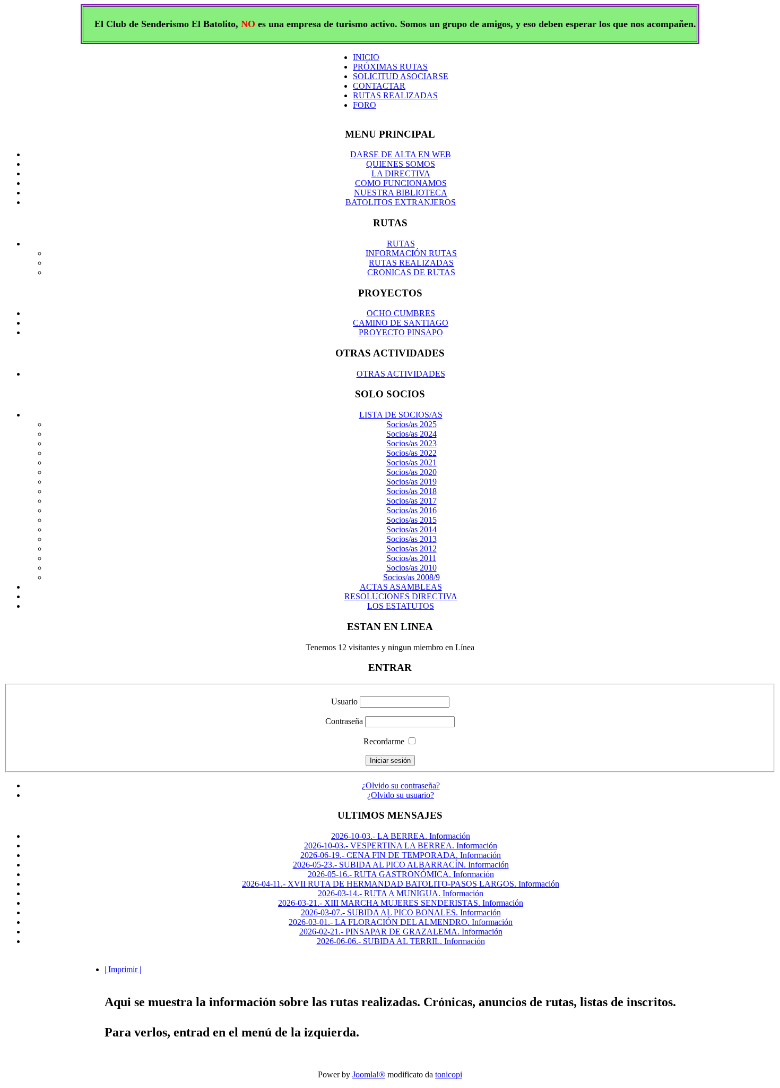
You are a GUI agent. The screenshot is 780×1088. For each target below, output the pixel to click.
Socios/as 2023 (411, 443)
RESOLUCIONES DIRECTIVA (400, 596)
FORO (364, 104)
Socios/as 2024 (411, 433)
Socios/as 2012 (411, 548)
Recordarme (383, 741)
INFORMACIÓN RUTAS (411, 253)
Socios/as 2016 (411, 510)
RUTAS (401, 243)
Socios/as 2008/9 (411, 577)
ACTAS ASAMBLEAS (401, 586)
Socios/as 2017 (411, 500)
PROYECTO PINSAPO (401, 332)
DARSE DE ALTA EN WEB (400, 154)
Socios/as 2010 (411, 567)
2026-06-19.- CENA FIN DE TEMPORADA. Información (400, 855)
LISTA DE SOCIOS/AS (401, 414)
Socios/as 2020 (411, 472)
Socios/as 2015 (411, 519)
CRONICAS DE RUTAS (411, 272)
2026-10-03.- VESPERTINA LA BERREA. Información (400, 845)
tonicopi (448, 1074)
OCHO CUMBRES (401, 313)
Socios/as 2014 (411, 529)
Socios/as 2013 (411, 538)
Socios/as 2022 (411, 452)
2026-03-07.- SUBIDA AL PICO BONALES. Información (401, 912)
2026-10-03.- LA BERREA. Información (400, 835)
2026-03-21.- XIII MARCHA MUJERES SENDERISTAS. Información (400, 902)
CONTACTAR (379, 85)
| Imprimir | (123, 969)
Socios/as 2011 (411, 558)
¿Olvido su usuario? (400, 795)
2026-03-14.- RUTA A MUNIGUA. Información (400, 893)
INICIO (366, 57)
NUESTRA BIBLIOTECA (400, 192)
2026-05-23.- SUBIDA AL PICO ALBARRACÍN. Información (401, 864)
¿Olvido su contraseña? (401, 785)
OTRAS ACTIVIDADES (401, 373)
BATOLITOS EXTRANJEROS (400, 202)
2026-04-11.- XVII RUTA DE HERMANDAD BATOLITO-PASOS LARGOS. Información (400, 883)
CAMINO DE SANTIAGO (400, 322)
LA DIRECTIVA (400, 173)
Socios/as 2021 (411, 462)
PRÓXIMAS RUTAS (390, 66)
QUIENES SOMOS (400, 163)
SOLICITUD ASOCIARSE (400, 76)
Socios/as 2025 (411, 424)
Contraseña (344, 721)
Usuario (344, 701)
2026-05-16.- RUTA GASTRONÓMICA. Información (401, 874)
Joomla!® (368, 1074)
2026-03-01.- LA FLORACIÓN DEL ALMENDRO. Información (401, 921)
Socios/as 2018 (411, 491)
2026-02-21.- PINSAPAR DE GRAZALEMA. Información (400, 931)
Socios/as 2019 (411, 481)
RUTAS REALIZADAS (395, 95)
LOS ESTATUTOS (400, 605)
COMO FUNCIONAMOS (401, 183)
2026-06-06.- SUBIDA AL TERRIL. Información (401, 941)
